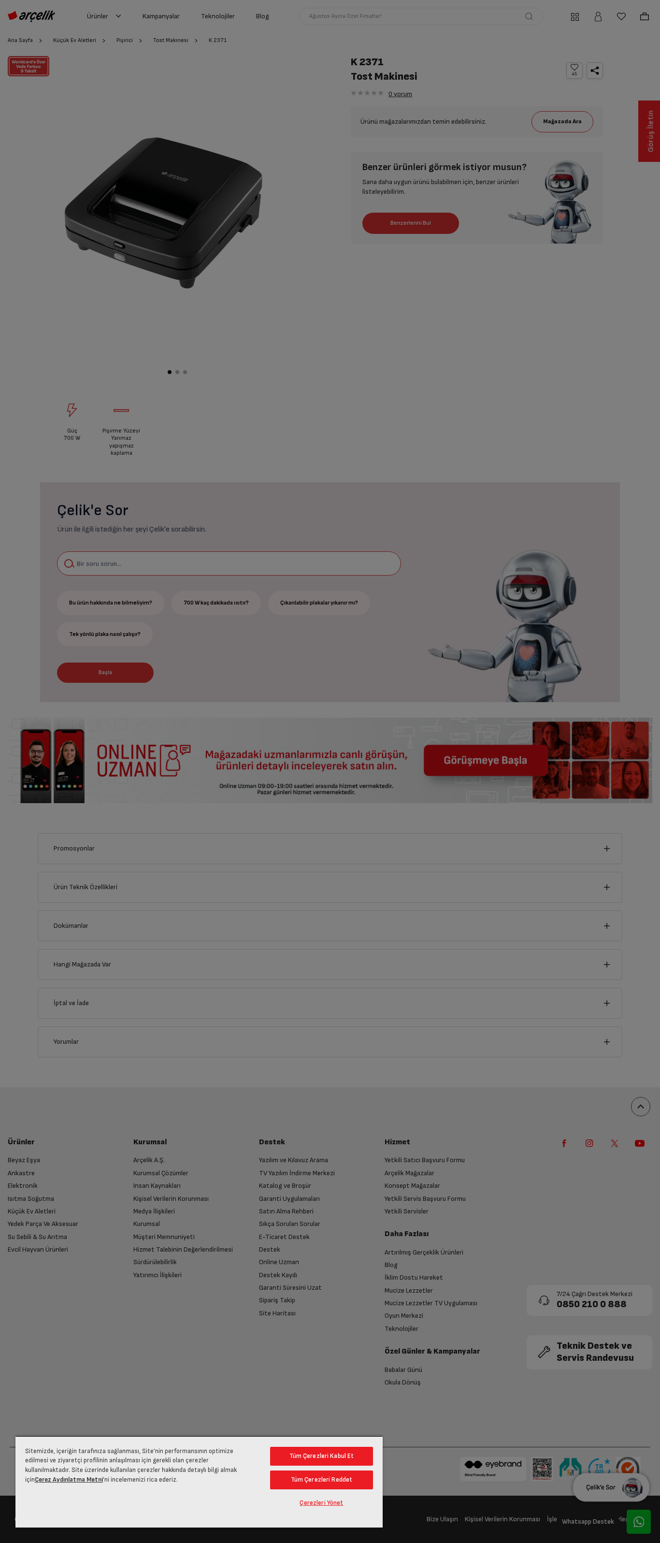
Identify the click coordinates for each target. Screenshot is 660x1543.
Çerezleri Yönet (321, 1503)
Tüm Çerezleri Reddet (322, 1480)
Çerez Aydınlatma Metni (69, 1480)
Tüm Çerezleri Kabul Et (321, 1456)
